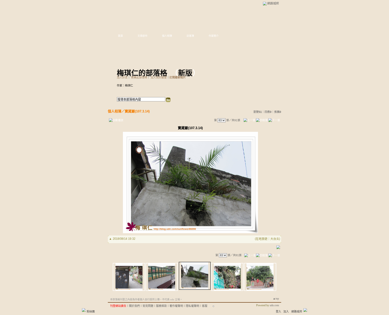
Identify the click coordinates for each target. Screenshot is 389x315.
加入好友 (122, 77)
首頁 (120, 35)
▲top (276, 298)
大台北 (274, 238)
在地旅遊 (261, 238)
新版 (185, 73)
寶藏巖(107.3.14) (137, 111)
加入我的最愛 (159, 77)
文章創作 (142, 35)
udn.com (274, 305)
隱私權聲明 (192, 306)
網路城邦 (273, 3)
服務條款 (161, 306)
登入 (278, 311)
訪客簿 (190, 35)
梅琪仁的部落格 (142, 73)
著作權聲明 (176, 306)
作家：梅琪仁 (125, 85)
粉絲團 (91, 311)
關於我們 (134, 306)
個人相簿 (167, 35)
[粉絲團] (84, 310)
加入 (286, 311)
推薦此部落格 (139, 77)
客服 (204, 306)
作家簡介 (214, 35)
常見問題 (147, 306)
